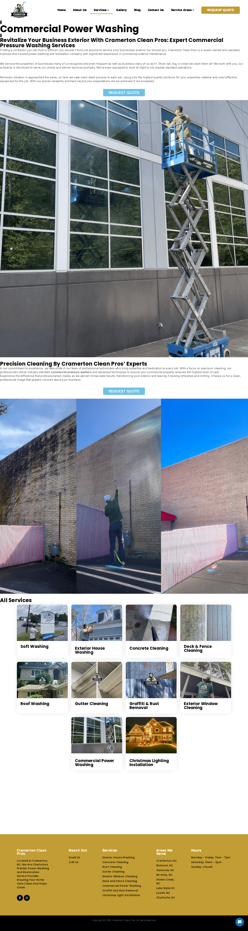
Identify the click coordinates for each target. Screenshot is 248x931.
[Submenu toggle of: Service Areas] (193, 10)
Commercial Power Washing (94, 763)
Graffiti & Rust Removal (144, 706)
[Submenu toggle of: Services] (108, 10)
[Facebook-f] (20, 898)
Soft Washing (35, 646)
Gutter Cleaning (91, 704)
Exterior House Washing (90, 650)
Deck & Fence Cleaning (198, 648)
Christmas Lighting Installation (149, 763)
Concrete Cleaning (148, 648)
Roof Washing (35, 704)
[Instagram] (27, 898)
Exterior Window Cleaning (201, 706)
